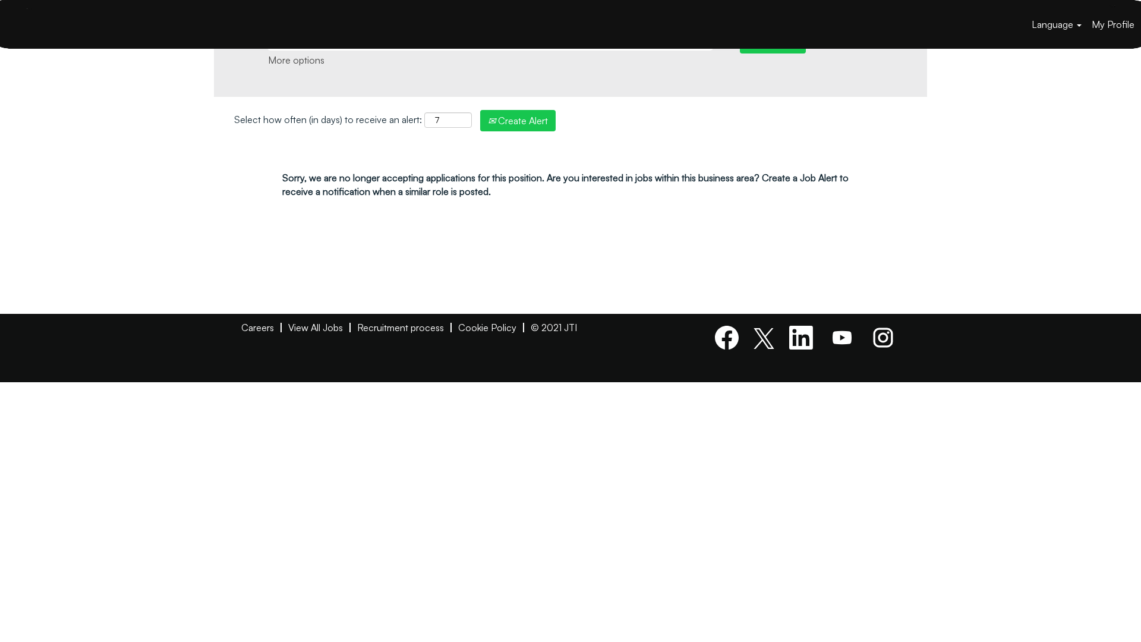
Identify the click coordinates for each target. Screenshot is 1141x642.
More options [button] (296, 60)
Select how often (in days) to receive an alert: (328, 119)
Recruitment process (400, 327)
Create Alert (522, 121)
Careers (257, 327)
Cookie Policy (487, 327)
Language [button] (1054, 24)
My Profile (1113, 24)
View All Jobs (315, 327)
